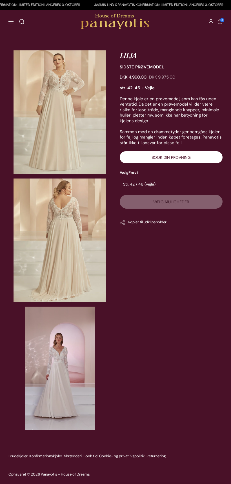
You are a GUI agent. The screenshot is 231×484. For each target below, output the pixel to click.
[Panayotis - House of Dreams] (115, 22)
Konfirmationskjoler (45, 456)
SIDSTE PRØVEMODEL (142, 67)
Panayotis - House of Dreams (65, 474)
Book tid (90, 456)
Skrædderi (73, 456)
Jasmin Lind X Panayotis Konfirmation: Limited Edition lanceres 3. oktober (130, 5)
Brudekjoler (18, 456)
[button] (21, 21)
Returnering (156, 456)
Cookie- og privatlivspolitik (122, 456)
